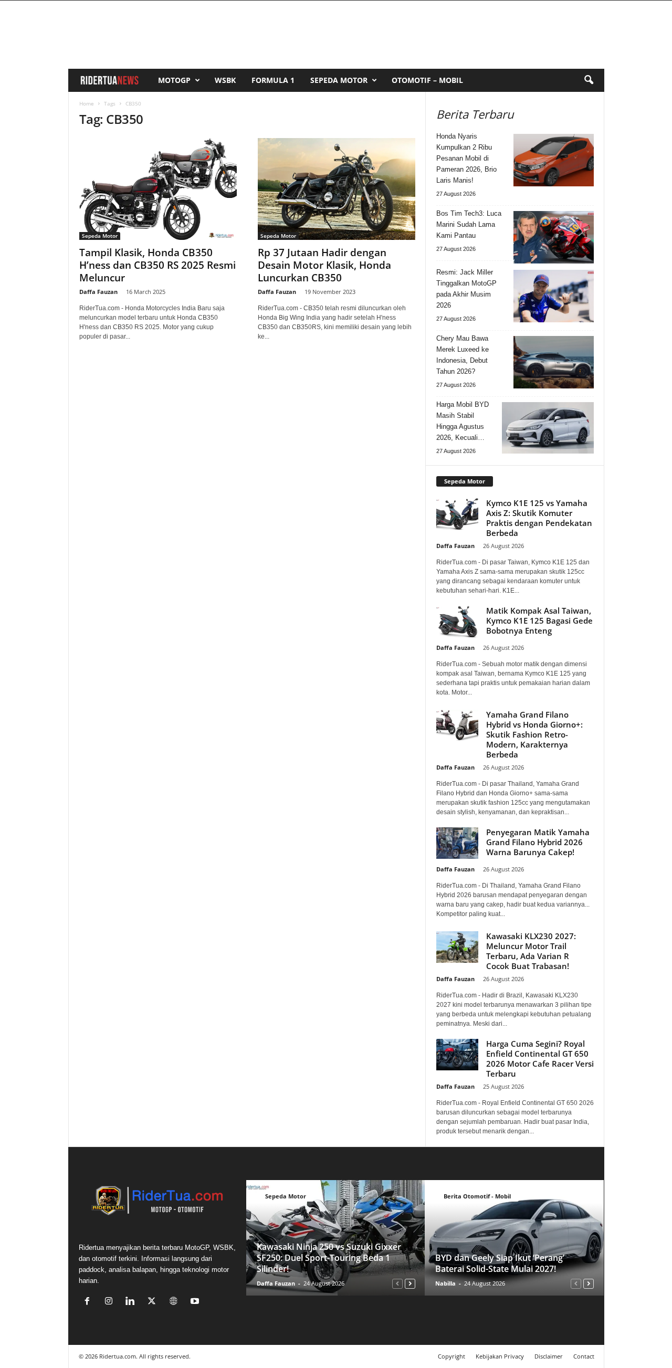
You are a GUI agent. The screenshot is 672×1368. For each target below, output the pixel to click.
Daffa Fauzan (98, 292)
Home (86, 103)
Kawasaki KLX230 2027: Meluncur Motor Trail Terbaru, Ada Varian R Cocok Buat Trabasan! (531, 951)
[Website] (175, 1302)
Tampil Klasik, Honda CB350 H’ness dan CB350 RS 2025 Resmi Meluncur (157, 265)
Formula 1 (273, 80)
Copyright (451, 1356)
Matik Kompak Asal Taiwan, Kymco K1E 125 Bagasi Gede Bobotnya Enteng (539, 620)
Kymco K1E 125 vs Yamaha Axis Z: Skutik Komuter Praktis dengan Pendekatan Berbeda (539, 518)
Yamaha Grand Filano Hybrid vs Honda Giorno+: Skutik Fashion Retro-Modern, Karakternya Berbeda (534, 734)
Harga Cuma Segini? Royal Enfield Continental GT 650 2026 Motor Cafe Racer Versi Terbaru (540, 1058)
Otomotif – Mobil (427, 80)
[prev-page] (397, 1283)
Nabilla (445, 1283)
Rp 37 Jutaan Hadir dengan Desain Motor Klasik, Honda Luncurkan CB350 (324, 265)
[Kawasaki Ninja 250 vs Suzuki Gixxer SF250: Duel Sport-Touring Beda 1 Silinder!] (335, 1238)
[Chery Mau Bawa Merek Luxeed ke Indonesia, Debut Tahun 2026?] (553, 362)
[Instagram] (111, 1302)
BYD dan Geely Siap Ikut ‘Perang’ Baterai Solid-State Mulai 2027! (499, 1263)
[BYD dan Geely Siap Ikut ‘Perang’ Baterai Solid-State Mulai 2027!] (514, 1238)
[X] (154, 1302)
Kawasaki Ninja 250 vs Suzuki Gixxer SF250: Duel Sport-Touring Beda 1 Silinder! (329, 1258)
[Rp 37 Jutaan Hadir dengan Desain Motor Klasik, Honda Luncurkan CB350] (336, 189)
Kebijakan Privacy (500, 1356)
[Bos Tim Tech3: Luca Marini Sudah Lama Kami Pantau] (553, 237)
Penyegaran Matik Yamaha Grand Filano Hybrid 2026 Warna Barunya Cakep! (538, 842)
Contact (583, 1356)
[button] (588, 80)
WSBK (225, 80)
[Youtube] (196, 1302)
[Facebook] (89, 1302)
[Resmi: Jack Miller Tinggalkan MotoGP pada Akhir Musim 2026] (553, 296)
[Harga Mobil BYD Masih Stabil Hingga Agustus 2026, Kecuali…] (548, 428)
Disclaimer (548, 1356)
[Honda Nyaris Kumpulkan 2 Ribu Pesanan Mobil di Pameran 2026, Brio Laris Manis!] (553, 160)
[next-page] (410, 1283)
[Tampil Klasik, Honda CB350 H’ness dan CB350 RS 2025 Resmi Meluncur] (158, 189)
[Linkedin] (132, 1302)
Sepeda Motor (339, 80)
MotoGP (174, 80)
